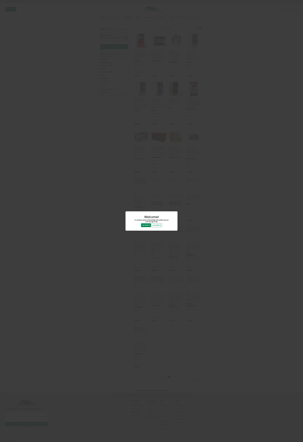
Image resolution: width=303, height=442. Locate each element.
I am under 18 (156, 225)
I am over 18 (146, 225)
